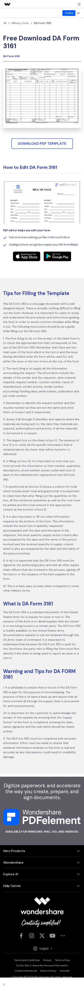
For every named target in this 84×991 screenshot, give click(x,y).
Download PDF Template (42, 143)
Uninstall (65, 970)
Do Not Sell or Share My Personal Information (42, 965)
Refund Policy (48, 970)
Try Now (69, 13)
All (5, 23)
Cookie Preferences (25, 970)
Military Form (20, 23)
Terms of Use (62, 960)
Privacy (47, 960)
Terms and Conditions (27, 960)
